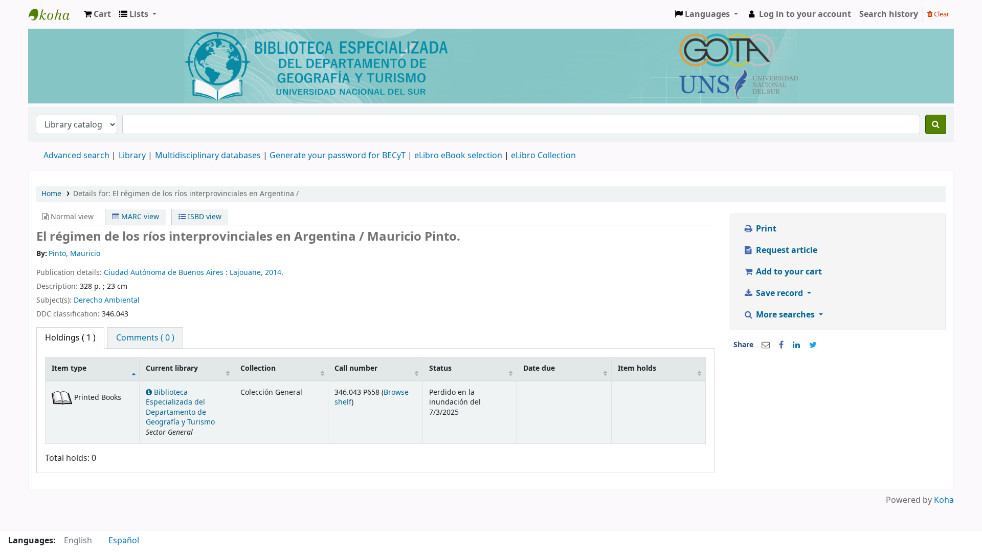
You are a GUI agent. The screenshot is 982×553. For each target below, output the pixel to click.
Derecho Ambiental (107, 300)
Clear (940, 14)
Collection (258, 368)
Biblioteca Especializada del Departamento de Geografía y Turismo (180, 407)
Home (51, 193)
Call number (355, 368)
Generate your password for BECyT (338, 156)
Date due (539, 368)
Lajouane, (247, 272)
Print (765, 229)
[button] (97, 14)
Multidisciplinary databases (209, 156)
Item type (69, 368)
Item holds (637, 368)
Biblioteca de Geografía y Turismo (54, 14)
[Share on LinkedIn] (796, 345)
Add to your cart (788, 272)
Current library (172, 368)
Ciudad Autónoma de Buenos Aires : (167, 272)
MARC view (139, 216)
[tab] (145, 338)
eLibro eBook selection (459, 156)
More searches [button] (785, 315)
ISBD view (203, 216)
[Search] (935, 124)
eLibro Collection (543, 156)
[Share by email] (765, 345)
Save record (779, 293)
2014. (274, 272)
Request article (785, 250)
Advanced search (76, 156)
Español (123, 541)
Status (440, 368)
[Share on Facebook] (781, 345)
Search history (888, 14)
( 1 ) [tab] (70, 338)
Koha (944, 500)
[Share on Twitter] (813, 345)
